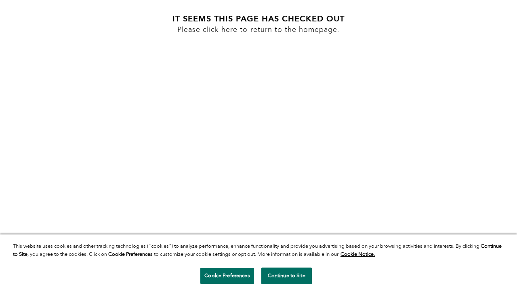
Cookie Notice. (357, 254)
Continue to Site (286, 275)
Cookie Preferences (227, 275)
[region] (258, 262)
